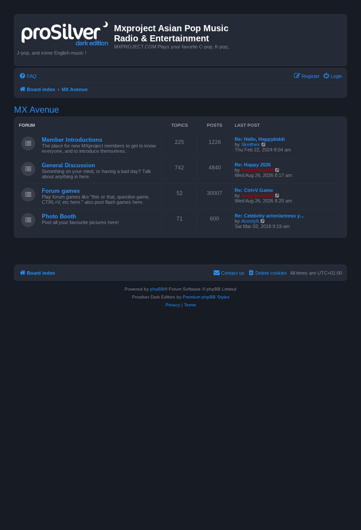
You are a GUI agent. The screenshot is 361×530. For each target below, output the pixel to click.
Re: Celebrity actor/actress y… (270, 215)
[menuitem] (28, 76)
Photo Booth (59, 216)
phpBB (157, 289)
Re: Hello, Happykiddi (260, 139)
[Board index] (65, 32)
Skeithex (250, 144)
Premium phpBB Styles (206, 296)
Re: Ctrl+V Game (254, 190)
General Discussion (68, 165)
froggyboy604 (257, 170)
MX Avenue (36, 109)
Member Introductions (72, 139)
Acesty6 (250, 221)
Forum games (61, 191)
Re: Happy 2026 (253, 164)
